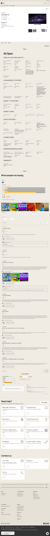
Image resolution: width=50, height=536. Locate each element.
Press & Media (19, 516)
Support (18, 504)
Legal (27, 527)
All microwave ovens (36, 497)
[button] (44, 3)
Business (47, 0)
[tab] (2, 43)
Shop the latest (3, 493)
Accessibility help (32, 527)
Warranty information (20, 510)
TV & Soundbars (6, 5)
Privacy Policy (17, 527)
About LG (19, 512)
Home (2, 5)
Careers (18, 515)
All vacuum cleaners (36, 498)
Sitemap (2, 527)
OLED (10, 5)
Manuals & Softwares (20, 507)
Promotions (3, 494)
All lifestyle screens (20, 494)
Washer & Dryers (35, 494)
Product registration (20, 506)
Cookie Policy (22, 527)
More (2, 27)
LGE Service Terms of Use (9, 527)
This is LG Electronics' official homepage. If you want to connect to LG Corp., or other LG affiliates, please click (19, 529)
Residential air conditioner (5, 506)
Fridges (34, 493)
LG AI (2, 512)
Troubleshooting (19, 508)
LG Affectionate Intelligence (5, 514)
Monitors (2, 510)
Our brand (18, 514)
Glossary (19, 518)
